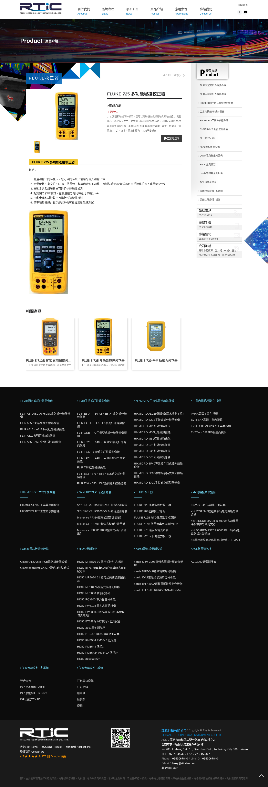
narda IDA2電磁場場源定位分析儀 (155, 577)
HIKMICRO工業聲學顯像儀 (213, 120)
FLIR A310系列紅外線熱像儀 (37, 435)
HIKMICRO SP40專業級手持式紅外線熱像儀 (158, 465)
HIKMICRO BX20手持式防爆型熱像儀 (157, 482)
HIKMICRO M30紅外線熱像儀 (152, 432)
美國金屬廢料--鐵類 (209, 199)
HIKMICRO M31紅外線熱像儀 (152, 438)
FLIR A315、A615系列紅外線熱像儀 (42, 429)
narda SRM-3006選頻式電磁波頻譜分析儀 (158, 563)
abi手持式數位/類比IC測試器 (208, 505)
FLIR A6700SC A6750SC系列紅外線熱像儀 (45, 415)
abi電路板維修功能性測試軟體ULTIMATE (216, 539)
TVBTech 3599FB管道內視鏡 (208, 432)
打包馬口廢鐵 (85, 680)
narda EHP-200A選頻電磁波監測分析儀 (158, 583)
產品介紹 (156, 11)
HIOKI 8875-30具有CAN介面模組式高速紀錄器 (101, 569)
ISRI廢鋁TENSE (30, 699)
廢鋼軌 (81, 699)
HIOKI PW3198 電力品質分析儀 (96, 605)
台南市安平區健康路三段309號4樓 (182, 744)
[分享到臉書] (239, 12)
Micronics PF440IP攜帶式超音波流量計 (101, 523)
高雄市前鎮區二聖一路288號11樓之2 (192, 739)
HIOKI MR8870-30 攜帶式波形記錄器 (100, 561)
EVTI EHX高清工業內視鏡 (206, 419)
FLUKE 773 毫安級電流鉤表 (151, 530)
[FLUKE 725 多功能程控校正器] (103, 336)
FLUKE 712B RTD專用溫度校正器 (50, 360)
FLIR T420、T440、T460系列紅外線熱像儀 (101, 459)
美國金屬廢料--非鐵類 (211, 191)
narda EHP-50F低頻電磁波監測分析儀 (157, 590)
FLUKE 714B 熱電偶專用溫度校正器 (156, 523)
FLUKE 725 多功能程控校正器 (53, 162)
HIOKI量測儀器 (207, 164)
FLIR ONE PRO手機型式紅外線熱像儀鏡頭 (102, 434)
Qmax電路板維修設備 (211, 155)
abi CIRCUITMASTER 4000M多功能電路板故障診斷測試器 (214, 522)
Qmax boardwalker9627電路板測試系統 (44, 567)
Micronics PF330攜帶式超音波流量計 (100, 517)
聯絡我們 (206, 11)
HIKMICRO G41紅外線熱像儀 (152, 451)
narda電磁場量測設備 (211, 173)
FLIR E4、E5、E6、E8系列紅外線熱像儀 (101, 424)
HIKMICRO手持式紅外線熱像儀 (216, 103)
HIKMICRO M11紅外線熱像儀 (152, 426)
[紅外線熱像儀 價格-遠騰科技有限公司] (41, 8)
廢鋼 (80, 705)
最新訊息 (132, 11)
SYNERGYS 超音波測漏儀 (213, 129)
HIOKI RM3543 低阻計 (91, 646)
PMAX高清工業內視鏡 (204, 413)
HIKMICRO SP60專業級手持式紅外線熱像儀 (158, 475)
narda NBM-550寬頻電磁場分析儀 (155, 571)
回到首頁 (243, 5)
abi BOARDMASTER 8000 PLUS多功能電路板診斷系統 (215, 532)
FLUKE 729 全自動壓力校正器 (156, 360)
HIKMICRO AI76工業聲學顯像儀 (39, 511)
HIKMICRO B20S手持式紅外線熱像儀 (157, 419)
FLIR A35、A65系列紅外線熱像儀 (40, 441)
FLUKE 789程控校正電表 (149, 511)
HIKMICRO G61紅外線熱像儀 (152, 457)
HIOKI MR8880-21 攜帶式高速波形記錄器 (101, 579)
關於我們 (83, 11)
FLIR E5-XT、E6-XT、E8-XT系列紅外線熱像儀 (102, 415)
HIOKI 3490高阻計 (88, 659)
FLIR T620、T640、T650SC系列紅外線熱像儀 (101, 444)
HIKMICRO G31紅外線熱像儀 (152, 444)
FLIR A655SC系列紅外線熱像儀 (39, 423)
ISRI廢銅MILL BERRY (33, 693)
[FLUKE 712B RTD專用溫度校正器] (50, 336)
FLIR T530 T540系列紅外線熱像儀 (98, 451)
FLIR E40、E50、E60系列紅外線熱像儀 (101, 483)
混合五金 (25, 680)
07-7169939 (205, 215)
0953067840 (205, 227)
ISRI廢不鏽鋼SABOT (33, 687)
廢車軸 (81, 693)
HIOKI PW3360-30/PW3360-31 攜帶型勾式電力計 (101, 613)
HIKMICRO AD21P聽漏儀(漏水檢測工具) (159, 413)
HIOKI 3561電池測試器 (91, 627)
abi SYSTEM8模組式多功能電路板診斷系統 (214, 513)
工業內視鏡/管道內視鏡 (211, 111)
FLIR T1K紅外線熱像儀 (91, 467)
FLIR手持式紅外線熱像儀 (212, 94)
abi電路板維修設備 (209, 147)
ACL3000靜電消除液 (203, 561)
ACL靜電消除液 (207, 182)
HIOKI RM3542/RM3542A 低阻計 (97, 652)
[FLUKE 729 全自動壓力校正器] (156, 336)
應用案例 (181, 11)
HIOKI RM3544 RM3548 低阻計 (96, 640)
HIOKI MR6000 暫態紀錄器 (93, 593)
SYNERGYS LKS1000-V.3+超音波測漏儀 (102, 505)
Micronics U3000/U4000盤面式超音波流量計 (101, 532)
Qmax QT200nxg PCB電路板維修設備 (43, 561)
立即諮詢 (173, 138)
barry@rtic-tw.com (208, 238)
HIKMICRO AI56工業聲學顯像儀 (39, 505)
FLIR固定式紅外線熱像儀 (212, 85)
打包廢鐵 (82, 687)
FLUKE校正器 (207, 138)
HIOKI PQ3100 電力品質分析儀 (96, 599)
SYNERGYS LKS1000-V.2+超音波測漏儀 (102, 511)
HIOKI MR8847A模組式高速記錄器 (98, 587)
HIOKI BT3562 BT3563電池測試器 (98, 634)
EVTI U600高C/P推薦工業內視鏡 (211, 426)
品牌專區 (108, 11)
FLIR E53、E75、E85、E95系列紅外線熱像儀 (101, 475)
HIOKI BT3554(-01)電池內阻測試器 (98, 621)
